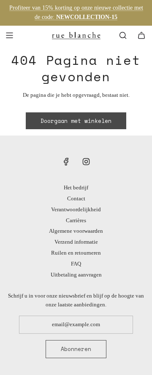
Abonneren (76, 349)
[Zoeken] (123, 35)
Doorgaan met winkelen (76, 121)
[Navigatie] (9, 35)
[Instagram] (86, 161)
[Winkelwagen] (141, 35)
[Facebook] (66, 161)
